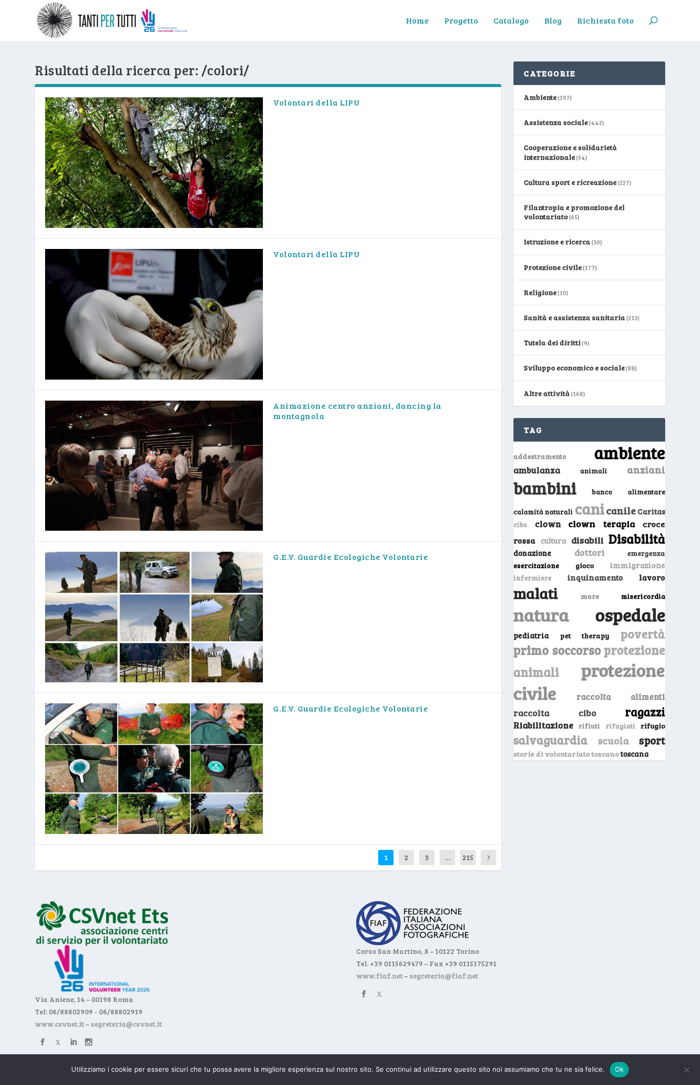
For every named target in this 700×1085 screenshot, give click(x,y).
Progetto (461, 21)
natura (541, 614)
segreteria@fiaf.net (443, 975)
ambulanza (536, 470)
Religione (540, 292)
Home (417, 21)
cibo (520, 524)
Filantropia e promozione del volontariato (574, 211)
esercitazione (536, 565)
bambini (545, 487)
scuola (613, 740)
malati (535, 593)
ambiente (629, 452)
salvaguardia (550, 739)
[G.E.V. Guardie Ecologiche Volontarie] (154, 617)
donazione (532, 553)
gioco (584, 565)
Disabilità (637, 538)
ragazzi (645, 711)
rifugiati (620, 726)
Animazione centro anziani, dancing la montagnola (357, 411)
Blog (553, 21)
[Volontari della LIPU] (154, 162)
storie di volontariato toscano (566, 754)
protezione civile (589, 681)
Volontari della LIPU (316, 102)
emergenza (646, 553)
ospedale (630, 614)
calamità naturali (543, 511)
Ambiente (540, 97)
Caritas (651, 511)
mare (590, 596)
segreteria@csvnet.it (126, 1024)
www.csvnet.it (59, 1024)
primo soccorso (557, 649)
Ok (619, 1069)
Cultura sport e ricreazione (570, 182)
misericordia (643, 596)
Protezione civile (553, 267)
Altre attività (547, 393)
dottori (589, 552)
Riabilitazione (543, 725)
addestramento (539, 456)
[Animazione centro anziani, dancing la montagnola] (154, 466)
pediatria (531, 635)
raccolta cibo (554, 712)
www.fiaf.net (379, 975)
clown (548, 523)
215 (467, 857)
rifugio (653, 726)
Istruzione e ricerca (557, 241)
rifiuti (589, 726)
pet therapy (584, 635)
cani (590, 508)
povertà (643, 633)
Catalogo (511, 21)
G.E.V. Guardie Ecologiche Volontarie (350, 556)
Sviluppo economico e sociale (574, 367)
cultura (553, 541)
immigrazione (637, 565)
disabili (587, 540)
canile (621, 510)
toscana (635, 754)
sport (652, 740)
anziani (646, 469)
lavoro (652, 577)
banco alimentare (628, 491)
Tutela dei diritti (552, 342)
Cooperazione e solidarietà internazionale (570, 151)
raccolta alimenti (621, 696)
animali (593, 470)
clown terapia (601, 523)
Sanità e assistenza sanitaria (574, 317)
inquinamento (595, 577)
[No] (686, 1070)
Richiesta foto (605, 21)
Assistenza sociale (556, 122)
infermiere (532, 577)
